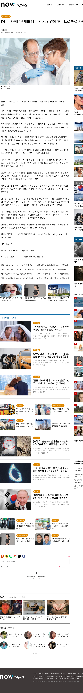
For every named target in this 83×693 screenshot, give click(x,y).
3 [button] (36, 653)
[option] (33, 610)
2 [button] (35, 653)
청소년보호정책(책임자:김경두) (69, 673)
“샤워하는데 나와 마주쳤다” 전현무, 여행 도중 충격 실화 (39, 646)
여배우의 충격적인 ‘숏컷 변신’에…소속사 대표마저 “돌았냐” (15, 646)
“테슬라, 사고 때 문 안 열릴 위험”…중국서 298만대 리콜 (57, 618)
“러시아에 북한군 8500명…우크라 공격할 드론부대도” (33, 618)
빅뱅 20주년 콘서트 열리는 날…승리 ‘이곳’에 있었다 (39, 636)
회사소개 (41, 673)
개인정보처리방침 (55, 673)
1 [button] (33, 653)
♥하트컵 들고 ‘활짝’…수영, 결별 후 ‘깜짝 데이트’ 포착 (63, 636)
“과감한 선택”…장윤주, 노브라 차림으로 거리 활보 (15, 636)
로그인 (35, 673)
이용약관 (47, 673)
